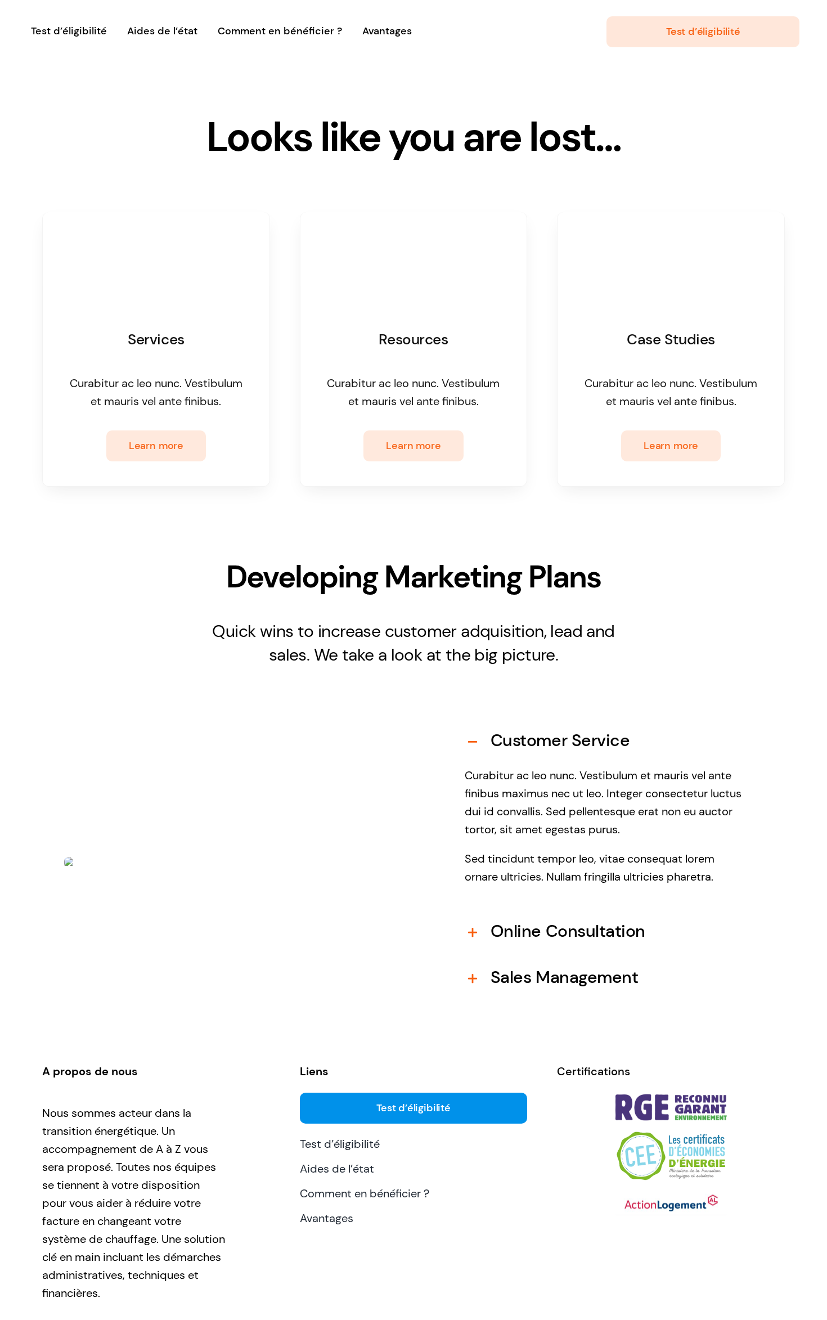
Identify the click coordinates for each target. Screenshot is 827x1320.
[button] (607, 740)
